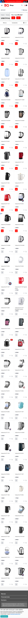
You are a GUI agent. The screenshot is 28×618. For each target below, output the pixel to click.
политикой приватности (15, 614)
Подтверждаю (4, 616)
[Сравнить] (12, 43)
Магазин (3, 593)
